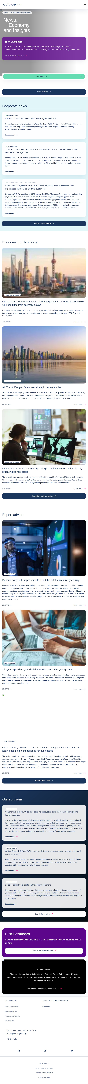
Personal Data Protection (44, 1068)
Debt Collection (10, 1021)
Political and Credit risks (12, 1016)
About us (46, 1006)
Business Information (11, 1011)
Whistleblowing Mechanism (44, 1072)
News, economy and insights (55, 1000)
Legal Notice (44, 1063)
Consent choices (44, 1077)
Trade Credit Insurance (12, 1007)
